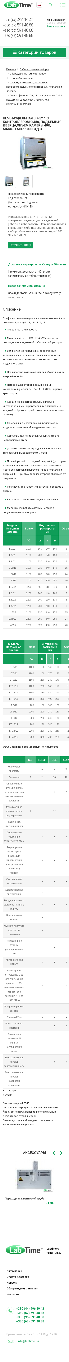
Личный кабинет (56, 20)
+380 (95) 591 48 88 (30, 1317)
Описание (12, 309)
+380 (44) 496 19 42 (30, 1308)
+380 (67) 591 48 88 (30, 1313)
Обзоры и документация (22, 1288)
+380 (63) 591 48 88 (30, 1321)
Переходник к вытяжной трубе (24, 1198)
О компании (14, 1271)
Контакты (13, 1294)
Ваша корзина (56, 26)
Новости (12, 1282)
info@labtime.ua (28, 1341)
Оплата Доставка (18, 1276)
